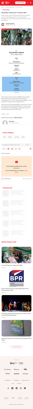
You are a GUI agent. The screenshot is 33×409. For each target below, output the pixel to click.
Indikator (10, 137)
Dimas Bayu (11, 121)
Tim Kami (19, 383)
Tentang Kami (16, 380)
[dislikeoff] (26, 144)
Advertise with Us (25, 380)
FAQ (13, 383)
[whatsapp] (16, 149)
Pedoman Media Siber (20, 398)
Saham (23, 137)
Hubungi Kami (8, 380)
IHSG (19, 97)
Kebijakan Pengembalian (6, 398)
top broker (17, 137)
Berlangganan (20, 2)
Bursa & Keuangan (10, 7)
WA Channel (18, 117)
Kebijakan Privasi (13, 398)
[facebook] (8, 149)
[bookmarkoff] (30, 149)
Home (2, 7)
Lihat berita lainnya (16, 346)
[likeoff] (28, 144)
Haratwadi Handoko (10, 23)
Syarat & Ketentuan (27, 398)
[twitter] (12, 149)
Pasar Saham (19, 7)
